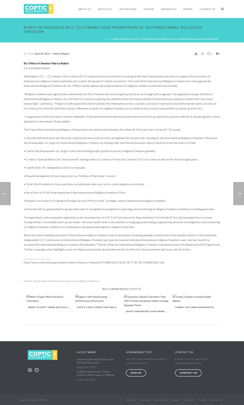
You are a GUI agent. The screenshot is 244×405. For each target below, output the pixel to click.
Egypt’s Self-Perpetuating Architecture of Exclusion (98, 307)
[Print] (196, 54)
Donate (149, 9)
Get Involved (127, 9)
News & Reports (61, 53)
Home (107, 39)
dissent (67, 281)
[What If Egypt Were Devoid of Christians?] (49, 299)
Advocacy (105, 9)
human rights (79, 281)
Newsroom (168, 9)
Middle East (93, 281)
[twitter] (37, 370)
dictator (28, 281)
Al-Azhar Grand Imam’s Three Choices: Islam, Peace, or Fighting (95, 373)
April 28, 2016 (42, 53)
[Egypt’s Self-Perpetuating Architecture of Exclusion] (97, 299)
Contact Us (207, 9)
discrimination (54, 281)
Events (188, 9)
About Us (84, 9)
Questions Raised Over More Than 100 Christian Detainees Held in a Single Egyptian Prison (147, 311)
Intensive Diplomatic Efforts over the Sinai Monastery (95, 361)
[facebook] (30, 370)
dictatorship (39, 281)
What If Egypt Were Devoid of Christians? (49, 307)
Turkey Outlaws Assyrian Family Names (196, 307)
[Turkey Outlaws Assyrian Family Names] (195, 299)
